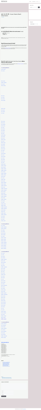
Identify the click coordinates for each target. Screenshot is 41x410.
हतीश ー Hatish (3, 277)
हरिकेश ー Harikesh (3, 317)
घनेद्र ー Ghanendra (3, 325)
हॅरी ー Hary (2, 308)
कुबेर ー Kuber (2, 162)
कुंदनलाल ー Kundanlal (3, 173)
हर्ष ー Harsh (2, 254)
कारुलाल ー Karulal (3, 220)
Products (30, 1)
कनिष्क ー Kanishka (3, 85)
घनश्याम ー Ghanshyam (3, 323)
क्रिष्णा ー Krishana (3, 191)
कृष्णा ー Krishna (3, 111)
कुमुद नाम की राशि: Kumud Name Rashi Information (6, 377)
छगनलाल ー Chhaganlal (3, 242)
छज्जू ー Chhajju (3, 231)
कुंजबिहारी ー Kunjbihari (3, 170)
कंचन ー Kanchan (3, 124)
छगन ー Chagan (3, 225)
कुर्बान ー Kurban (3, 159)
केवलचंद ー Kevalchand (3, 194)
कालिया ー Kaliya (3, 211)
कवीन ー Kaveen (3, 136)
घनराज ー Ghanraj (3, 326)
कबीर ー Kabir (2, 133)
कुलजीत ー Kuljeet (3, 179)
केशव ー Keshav (3, 130)
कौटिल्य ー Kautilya (3, 139)
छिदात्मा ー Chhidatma (3, 248)
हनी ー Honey (2, 309)
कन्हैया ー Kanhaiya (3, 153)
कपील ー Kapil (2, 95)
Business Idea (33, 1)
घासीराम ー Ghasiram (3, 337)
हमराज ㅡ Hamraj (3, 268)
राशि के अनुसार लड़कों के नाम (5, 342)
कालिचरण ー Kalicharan (3, 214)
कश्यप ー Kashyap (3, 171)
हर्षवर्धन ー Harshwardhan (4, 285)
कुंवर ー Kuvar (2, 127)
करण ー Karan (2, 97)
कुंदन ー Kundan (3, 144)
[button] (39, 1)
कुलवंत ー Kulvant (3, 176)
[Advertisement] (14, 8)
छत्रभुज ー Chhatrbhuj (3, 228)
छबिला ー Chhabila (3, 234)
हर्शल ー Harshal (3, 288)
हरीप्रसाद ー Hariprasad (4, 259)
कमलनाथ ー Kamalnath (3, 82)
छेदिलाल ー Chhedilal (3, 239)
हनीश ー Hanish (3, 306)
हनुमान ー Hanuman (3, 303)
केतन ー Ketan (2, 150)
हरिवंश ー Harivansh (3, 262)
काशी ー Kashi (2, 219)
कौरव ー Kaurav (3, 217)
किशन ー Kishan (3, 121)
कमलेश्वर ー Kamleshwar (4, 208)
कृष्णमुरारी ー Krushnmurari (4, 188)
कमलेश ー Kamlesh (3, 69)
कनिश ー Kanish (3, 145)
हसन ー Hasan (3, 283)
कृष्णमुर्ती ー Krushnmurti (4, 185)
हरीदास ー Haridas (3, 300)
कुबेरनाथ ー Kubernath (3, 182)
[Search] (39, 7)
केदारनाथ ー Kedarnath (3, 196)
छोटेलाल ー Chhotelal (3, 237)
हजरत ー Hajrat (3, 314)
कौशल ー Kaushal (3, 156)
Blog (37, 1)
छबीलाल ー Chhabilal (3, 240)
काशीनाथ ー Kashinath (3, 199)
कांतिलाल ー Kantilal (3, 205)
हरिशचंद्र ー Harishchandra (4, 294)
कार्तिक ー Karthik (3, 108)
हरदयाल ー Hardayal (3, 311)
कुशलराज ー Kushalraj (3, 168)
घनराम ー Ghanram (3, 334)
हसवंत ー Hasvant (3, 280)
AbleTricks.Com (4, 1)
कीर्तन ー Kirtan (3, 147)
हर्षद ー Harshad (3, 257)
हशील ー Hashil (3, 265)
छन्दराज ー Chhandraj (3, 245)
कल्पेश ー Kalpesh (3, 100)
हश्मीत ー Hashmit (3, 282)
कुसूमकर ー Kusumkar (3, 165)
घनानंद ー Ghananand (3, 331)
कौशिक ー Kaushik (3, 142)
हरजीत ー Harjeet (3, 291)
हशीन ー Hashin (3, 256)
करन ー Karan (2, 202)
